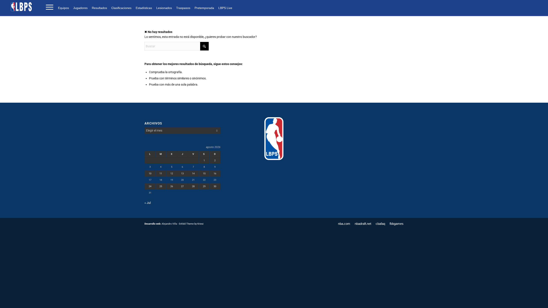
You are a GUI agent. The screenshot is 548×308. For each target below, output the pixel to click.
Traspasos (183, 8)
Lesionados (164, 8)
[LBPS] (21, 7)
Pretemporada (204, 8)
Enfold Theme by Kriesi (191, 223)
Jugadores (80, 8)
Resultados (99, 8)
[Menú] (48, 7)
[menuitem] (64, 8)
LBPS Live (225, 8)
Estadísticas (144, 8)
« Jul (147, 202)
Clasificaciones (121, 8)
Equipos (63, 8)
